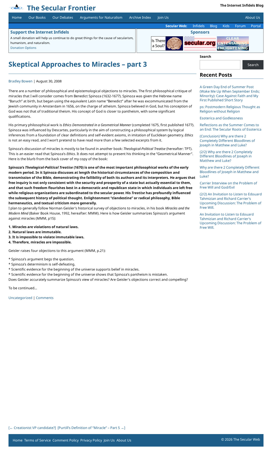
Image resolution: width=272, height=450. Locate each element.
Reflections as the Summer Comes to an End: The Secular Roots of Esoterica (230, 127)
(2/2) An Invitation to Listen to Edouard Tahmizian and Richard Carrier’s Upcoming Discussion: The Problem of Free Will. (231, 201)
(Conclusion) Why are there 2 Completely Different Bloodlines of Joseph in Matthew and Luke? (227, 140)
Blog (213, 26)
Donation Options (23, 48)
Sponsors (200, 32)
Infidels (199, 26)
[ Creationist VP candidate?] (32, 427)
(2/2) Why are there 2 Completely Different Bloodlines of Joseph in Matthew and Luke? (226, 156)
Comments (45, 297)
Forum (240, 26)
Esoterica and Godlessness (221, 118)
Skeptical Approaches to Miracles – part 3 (77, 64)
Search (205, 56)
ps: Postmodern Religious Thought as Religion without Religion (230, 109)
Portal (256, 26)
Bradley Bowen (20, 81)
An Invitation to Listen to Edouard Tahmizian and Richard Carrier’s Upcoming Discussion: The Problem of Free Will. (230, 221)
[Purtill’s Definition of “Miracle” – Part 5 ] (91, 427)
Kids (226, 26)
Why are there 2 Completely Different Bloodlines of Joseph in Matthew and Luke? (229, 172)
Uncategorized (20, 297)
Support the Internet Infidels (39, 32)
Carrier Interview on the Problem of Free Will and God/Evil (228, 185)
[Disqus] (102, 362)
